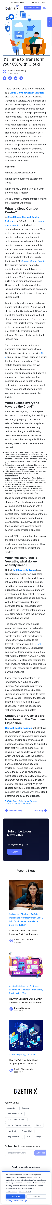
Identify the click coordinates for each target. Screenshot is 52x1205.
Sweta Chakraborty (17, 70)
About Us (11, 1108)
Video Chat (27, 1131)
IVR (28, 1137)
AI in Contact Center (16, 1119)
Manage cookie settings (16, 1201)
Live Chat (11, 1131)
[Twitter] (10, 78)
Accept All (16, 1196)
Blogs (38, 1137)
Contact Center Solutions (18, 1125)
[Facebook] (4, 78)
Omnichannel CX (14, 1114)
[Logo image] (12, 7)
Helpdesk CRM (13, 1137)
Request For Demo (32, 8)
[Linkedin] (16, 78)
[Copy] (21, 78)
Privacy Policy (25, 1191)
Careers (25, 1108)
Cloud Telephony (20, 801)
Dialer (38, 1125)
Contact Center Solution (33, 261)
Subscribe (40, 1152)
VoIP (39, 644)
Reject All (36, 1196)
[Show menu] (44, 7)
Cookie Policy (11, 1191)
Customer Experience (22, 803)
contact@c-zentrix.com (29, 1167)
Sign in (44, 2)
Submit (14, 851)
